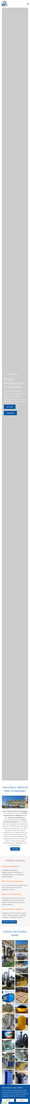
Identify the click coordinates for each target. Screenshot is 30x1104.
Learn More (10, 413)
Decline (8, 1100)
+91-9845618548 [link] (11, 374)
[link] (4, 4)
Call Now (9, 407)
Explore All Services (9, 921)
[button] (27, 3)
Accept (22, 1100)
